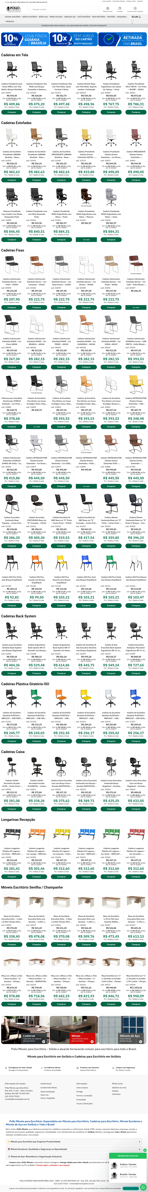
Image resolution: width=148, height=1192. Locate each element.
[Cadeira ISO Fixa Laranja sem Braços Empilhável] (36, 563)
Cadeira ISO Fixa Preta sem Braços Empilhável (12, 578)
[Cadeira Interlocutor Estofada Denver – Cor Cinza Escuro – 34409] (61, 265)
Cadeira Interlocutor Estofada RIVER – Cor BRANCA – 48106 (36, 341)
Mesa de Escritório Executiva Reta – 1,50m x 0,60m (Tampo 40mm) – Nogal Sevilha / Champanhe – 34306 (61, 919)
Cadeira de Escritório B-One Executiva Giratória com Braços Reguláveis (86, 648)
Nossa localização (48, 1091)
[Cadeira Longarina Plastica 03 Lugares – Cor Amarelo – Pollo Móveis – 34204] (61, 834)
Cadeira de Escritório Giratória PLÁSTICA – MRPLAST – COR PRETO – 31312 (12, 715)
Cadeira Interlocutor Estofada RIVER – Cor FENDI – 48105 (61, 341)
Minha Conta (107, 11)
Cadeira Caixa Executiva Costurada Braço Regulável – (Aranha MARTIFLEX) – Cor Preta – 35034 (111, 783)
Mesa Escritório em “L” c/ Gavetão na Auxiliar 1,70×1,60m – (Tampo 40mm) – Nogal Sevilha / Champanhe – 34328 (136, 979)
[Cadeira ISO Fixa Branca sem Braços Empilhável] (135, 563)
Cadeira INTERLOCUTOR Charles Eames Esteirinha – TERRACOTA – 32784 (135, 461)
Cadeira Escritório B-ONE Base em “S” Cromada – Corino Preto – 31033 (86, 520)
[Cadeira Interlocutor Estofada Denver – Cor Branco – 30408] (86, 265)
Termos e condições (84, 1095)
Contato (120, 11)
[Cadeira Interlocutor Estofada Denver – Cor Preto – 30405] (11, 265)
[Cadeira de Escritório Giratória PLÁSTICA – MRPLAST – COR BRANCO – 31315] (111, 698)
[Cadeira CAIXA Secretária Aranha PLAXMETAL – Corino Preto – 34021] (36, 766)
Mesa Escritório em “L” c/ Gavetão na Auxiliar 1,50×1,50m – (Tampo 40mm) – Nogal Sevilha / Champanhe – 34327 (111, 979)
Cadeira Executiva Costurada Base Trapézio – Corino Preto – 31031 (12, 520)
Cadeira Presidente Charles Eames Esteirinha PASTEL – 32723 (86, 154)
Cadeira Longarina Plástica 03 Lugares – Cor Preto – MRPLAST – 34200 (12, 851)
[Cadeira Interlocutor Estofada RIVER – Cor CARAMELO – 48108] (86, 324)
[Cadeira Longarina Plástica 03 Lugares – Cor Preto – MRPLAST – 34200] (11, 834)
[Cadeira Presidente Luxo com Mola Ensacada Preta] (36, 197)
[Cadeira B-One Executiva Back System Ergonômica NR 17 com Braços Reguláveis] (111, 631)
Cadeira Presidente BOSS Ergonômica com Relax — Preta (61, 214)
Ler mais (86, 240)
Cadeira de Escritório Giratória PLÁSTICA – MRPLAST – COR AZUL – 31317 (136, 715)
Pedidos (115, 1091)
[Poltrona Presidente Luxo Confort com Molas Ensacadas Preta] (11, 197)
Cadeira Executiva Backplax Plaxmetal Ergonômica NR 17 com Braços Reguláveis (136, 648)
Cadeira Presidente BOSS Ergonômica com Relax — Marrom (86, 214)
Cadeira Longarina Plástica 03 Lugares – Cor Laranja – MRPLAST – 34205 (37, 851)
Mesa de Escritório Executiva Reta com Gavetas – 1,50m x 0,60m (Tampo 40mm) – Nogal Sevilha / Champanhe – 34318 (86, 919)
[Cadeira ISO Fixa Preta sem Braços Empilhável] (11, 563)
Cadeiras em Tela (14, 55)
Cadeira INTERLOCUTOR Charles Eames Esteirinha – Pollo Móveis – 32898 (86, 461)
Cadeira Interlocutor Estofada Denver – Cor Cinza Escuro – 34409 (61, 282)
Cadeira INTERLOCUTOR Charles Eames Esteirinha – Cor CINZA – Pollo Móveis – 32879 (61, 461)
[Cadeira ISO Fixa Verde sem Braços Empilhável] (111, 563)
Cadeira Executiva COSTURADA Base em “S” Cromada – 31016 (36, 520)
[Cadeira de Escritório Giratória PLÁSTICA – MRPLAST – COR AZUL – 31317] (135, 698)
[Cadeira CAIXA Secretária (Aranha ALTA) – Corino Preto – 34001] (11, 766)
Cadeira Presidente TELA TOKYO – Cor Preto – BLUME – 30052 (136, 87)
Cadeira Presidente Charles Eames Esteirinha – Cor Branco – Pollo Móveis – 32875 (111, 154)
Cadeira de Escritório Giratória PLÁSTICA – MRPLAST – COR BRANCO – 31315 (111, 715)
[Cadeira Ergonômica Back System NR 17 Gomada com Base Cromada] (61, 631)
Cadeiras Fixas (12, 250)
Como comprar (82, 1088)
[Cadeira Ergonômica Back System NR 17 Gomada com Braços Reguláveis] (36, 631)
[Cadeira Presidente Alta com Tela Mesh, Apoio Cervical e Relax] (61, 69)
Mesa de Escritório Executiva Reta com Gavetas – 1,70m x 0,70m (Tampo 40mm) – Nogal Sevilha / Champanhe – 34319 (136, 919)
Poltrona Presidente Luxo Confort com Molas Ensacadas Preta (12, 214)
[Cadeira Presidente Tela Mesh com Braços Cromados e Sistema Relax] (36, 69)
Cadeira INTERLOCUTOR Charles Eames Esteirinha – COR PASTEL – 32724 (135, 401)
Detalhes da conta (119, 1088)
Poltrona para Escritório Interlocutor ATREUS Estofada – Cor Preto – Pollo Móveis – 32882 (12, 401)
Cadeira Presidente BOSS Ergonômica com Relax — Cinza (111, 214)
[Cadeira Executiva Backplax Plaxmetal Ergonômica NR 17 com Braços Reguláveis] (135, 631)
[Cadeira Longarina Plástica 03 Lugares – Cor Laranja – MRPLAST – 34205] (36, 834)
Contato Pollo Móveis (49, 1088)
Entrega (79, 1091)
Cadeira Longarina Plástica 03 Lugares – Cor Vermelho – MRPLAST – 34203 (136, 851)
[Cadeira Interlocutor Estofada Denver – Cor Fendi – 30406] (111, 265)
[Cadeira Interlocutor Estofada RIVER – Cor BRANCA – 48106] (36, 324)
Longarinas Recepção (18, 820)
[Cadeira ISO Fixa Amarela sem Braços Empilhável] (61, 563)
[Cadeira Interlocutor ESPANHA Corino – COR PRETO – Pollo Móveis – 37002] (135, 324)
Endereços (116, 1094)
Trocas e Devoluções (84, 1103)
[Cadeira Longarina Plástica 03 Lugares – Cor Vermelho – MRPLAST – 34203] (135, 834)
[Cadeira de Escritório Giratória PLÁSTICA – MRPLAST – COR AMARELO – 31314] (86, 698)
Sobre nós (45, 1095)
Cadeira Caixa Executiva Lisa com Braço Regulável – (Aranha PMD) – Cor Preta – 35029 (136, 783)
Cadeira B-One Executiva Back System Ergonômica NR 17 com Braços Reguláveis (111, 648)
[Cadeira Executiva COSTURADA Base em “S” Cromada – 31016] (36, 503)
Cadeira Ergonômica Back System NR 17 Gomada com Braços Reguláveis (37, 648)
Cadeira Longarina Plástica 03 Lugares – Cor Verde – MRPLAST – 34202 (111, 851)
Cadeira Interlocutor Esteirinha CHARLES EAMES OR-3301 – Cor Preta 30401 (12, 461)
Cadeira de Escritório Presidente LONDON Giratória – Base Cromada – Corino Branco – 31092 (12, 154)
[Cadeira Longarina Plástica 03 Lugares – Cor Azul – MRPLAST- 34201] (86, 834)
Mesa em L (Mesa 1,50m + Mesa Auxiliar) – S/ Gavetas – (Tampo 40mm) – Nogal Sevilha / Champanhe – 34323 (11, 979)
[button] (137, 19)
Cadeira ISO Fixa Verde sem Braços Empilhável (111, 578)
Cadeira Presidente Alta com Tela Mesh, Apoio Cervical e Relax (61, 87)
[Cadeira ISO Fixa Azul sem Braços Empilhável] (86, 563)
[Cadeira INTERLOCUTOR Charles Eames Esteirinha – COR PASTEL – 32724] (135, 384)
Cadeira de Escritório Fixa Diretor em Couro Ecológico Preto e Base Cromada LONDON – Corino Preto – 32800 (37, 401)
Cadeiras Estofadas (16, 123)
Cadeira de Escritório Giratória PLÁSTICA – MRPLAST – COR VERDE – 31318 (36, 715)
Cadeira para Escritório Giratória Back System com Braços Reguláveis (12, 648)
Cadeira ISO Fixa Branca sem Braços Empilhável (135, 578)
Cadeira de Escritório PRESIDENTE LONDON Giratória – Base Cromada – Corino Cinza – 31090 (61, 154)
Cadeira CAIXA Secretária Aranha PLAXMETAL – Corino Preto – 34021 (37, 783)
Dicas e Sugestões (48, 1098)
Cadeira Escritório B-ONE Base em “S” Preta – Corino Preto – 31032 (61, 520)
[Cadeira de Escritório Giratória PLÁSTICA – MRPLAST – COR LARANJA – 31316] (61, 698)
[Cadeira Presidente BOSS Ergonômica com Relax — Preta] (61, 197)
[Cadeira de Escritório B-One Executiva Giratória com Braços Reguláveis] (86, 631)
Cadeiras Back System (18, 616)
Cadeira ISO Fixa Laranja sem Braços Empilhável (36, 580)
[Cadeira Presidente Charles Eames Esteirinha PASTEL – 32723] (86, 137)
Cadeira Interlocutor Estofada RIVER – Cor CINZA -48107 (111, 341)
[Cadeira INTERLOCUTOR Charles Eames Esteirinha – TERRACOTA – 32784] (135, 443)
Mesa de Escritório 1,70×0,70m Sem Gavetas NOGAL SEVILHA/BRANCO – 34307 (111, 919)
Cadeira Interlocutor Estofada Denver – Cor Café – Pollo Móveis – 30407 (136, 282)
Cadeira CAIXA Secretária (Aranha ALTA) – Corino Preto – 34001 (11, 783)
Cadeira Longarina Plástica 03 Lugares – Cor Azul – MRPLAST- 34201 (86, 851)
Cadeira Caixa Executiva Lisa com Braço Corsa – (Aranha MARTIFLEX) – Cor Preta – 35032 (61, 783)
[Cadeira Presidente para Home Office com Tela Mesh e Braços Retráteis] (11, 69)
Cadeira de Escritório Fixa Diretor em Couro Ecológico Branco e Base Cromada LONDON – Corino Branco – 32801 (111, 401)
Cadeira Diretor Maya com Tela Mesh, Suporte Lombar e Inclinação (86, 87)
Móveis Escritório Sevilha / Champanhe (32, 887)
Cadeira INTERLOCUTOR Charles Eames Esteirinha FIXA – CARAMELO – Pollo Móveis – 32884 (111, 461)
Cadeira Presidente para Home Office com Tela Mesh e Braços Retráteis (11, 87)
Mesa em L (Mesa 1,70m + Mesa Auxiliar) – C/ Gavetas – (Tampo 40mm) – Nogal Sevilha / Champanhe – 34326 (86, 979)
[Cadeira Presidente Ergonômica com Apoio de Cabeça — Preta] (111, 69)
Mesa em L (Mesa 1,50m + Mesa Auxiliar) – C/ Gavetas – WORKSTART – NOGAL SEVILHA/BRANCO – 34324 (36, 979)
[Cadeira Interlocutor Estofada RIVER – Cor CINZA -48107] (111, 324)
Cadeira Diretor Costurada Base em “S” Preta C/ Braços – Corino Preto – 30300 (135, 520)
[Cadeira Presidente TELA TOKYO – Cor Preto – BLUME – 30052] (135, 69)
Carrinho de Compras (135, 11)
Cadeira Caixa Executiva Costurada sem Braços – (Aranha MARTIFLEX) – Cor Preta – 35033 (86, 783)
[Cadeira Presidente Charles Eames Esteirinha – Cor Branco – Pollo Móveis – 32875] (111, 137)
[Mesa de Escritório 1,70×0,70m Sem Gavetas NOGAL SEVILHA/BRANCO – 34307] (111, 902)
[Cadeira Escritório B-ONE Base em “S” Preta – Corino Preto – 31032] (61, 503)
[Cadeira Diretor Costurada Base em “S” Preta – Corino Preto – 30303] (111, 503)
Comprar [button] (12, 112)
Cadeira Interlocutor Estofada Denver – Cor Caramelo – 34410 (36, 282)
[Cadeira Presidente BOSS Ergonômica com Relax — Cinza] (111, 197)
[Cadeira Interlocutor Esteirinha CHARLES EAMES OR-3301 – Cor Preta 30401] (11, 443)
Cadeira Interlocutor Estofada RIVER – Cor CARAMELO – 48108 (86, 341)
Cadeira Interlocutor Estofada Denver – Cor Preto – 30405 (12, 282)
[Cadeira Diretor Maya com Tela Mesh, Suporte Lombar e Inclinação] (86, 69)
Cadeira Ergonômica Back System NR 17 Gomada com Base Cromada (61, 648)
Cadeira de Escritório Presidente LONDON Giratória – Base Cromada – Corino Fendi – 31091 (36, 154)
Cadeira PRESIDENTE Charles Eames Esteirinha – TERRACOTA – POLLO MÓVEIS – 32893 (136, 154)
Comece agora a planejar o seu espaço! (53, 1165)
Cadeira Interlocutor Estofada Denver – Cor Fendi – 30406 (111, 282)
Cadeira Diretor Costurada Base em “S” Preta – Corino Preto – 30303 (111, 520)
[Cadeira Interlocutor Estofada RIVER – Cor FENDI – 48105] (61, 324)
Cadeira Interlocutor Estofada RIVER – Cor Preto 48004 (11, 341)
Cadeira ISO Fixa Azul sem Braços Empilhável (86, 578)
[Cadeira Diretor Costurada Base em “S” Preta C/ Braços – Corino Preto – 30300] (135, 503)
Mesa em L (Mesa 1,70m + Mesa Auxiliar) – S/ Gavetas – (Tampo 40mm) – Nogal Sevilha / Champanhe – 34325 (61, 979)
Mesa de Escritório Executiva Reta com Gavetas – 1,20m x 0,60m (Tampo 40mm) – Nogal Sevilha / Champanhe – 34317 (36, 919)
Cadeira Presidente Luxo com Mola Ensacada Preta (36, 214)
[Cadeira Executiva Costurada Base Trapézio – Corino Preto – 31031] (11, 503)
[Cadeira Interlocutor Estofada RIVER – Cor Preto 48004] (11, 324)
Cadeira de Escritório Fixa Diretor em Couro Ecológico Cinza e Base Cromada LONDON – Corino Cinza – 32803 (61, 401)
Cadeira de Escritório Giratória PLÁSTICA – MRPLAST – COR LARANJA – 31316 (61, 715)
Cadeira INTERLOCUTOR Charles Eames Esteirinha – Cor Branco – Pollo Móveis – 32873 (36, 461)
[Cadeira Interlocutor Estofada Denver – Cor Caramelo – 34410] (36, 265)
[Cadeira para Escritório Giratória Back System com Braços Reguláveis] (11, 631)
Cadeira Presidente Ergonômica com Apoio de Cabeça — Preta (111, 87)
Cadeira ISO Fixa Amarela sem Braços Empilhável (61, 580)
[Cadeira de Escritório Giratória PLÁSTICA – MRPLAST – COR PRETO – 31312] (11, 698)
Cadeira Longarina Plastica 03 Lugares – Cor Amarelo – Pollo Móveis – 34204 (61, 851)
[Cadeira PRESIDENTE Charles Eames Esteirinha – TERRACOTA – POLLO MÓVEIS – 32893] (135, 137)
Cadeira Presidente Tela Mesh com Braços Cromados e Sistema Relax (36, 87)
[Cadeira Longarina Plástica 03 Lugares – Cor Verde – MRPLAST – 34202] (111, 834)
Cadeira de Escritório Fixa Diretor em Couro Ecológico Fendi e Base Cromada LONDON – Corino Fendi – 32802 (86, 401)
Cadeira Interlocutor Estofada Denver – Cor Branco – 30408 (86, 282)
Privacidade (81, 1099)
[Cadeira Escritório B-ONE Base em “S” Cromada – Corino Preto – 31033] (86, 503)
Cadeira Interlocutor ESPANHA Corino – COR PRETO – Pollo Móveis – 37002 (136, 341)
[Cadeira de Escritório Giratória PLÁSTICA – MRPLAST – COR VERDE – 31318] (36, 698)
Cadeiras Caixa (13, 752)
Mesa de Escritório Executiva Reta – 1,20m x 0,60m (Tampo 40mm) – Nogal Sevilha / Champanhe (11, 919)
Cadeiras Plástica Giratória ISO (25, 684)
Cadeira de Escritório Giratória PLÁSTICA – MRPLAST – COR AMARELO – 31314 (86, 715)
